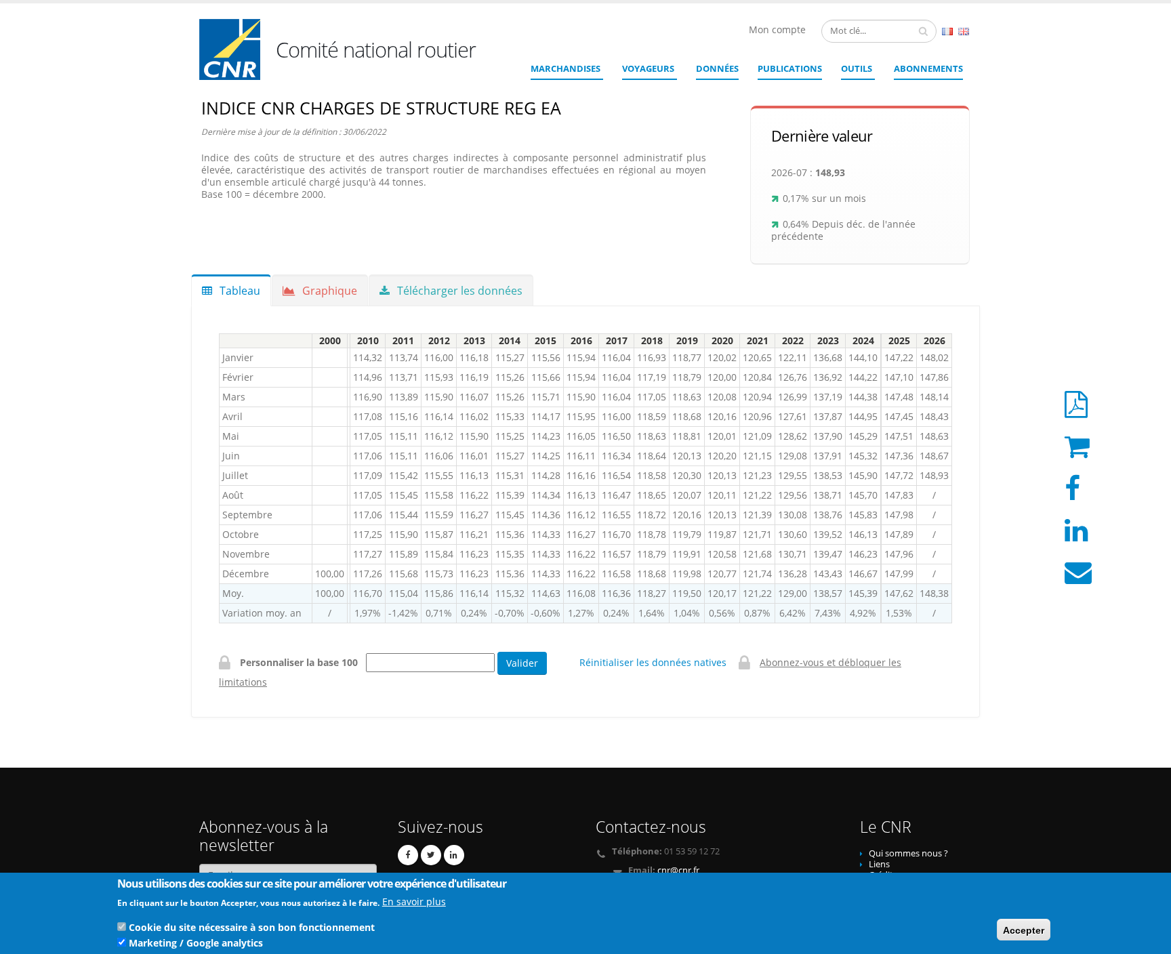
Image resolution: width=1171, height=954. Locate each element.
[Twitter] (431, 855)
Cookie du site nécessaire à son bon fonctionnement (252, 926)
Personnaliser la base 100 (301, 662)
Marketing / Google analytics (196, 942)
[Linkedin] (454, 855)
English (963, 31)
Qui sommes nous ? (908, 853)
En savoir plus (414, 901)
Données (717, 68)
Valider (522, 663)
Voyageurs (648, 68)
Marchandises (565, 68)
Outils (856, 68)
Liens (879, 864)
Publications (790, 68)
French (947, 31)
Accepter (1023, 929)
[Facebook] (408, 855)
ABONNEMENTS (928, 68)
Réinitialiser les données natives (652, 662)
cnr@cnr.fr (678, 870)
